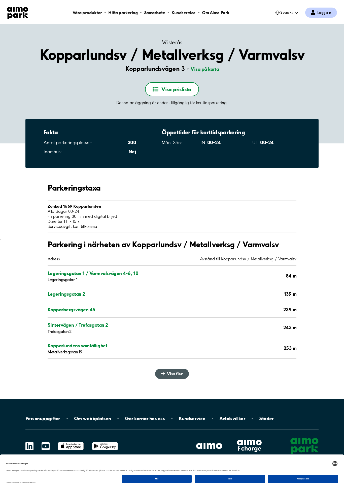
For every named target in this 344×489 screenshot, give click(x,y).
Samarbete (154, 12)
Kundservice (183, 12)
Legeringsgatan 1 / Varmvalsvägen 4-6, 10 (93, 273)
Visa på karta (205, 69)
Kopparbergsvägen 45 (71, 310)
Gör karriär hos (145, 418)
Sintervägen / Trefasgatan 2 (78, 325)
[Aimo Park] (17, 12)
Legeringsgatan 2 (66, 294)
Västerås (172, 42)
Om (92, 418)
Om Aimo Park (215, 12)
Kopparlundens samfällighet (77, 346)
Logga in (324, 12)
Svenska (286, 12)
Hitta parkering (122, 12)
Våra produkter (87, 12)
